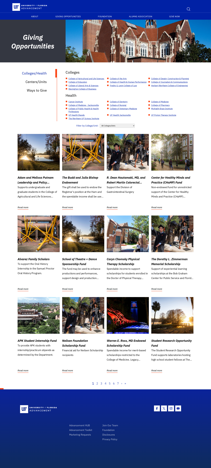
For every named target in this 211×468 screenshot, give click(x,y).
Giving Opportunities (68, 16)
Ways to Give (37, 90)
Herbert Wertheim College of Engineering (169, 85)
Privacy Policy (109, 439)
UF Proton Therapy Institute (163, 115)
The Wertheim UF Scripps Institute (84, 118)
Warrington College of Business (82, 89)
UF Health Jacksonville (120, 115)
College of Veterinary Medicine (123, 108)
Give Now (174, 16)
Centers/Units (36, 81)
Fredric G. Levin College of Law (123, 85)
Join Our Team (110, 425)
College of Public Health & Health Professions (84, 110)
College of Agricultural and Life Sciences (86, 78)
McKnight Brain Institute (162, 108)
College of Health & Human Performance (128, 82)
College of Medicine (160, 101)
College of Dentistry (119, 101)
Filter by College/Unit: (87, 125)
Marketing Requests (80, 434)
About (34, 16)
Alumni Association (140, 16)
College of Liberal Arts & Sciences (83, 85)
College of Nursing (118, 105)
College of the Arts (118, 78)
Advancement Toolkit (80, 430)
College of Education (78, 82)
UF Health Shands (77, 115)
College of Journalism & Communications (169, 82)
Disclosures (108, 434)
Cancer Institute (76, 101)
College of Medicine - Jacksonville (84, 105)
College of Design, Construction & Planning (170, 78)
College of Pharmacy (160, 105)
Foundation (105, 16)
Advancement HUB (79, 425)
